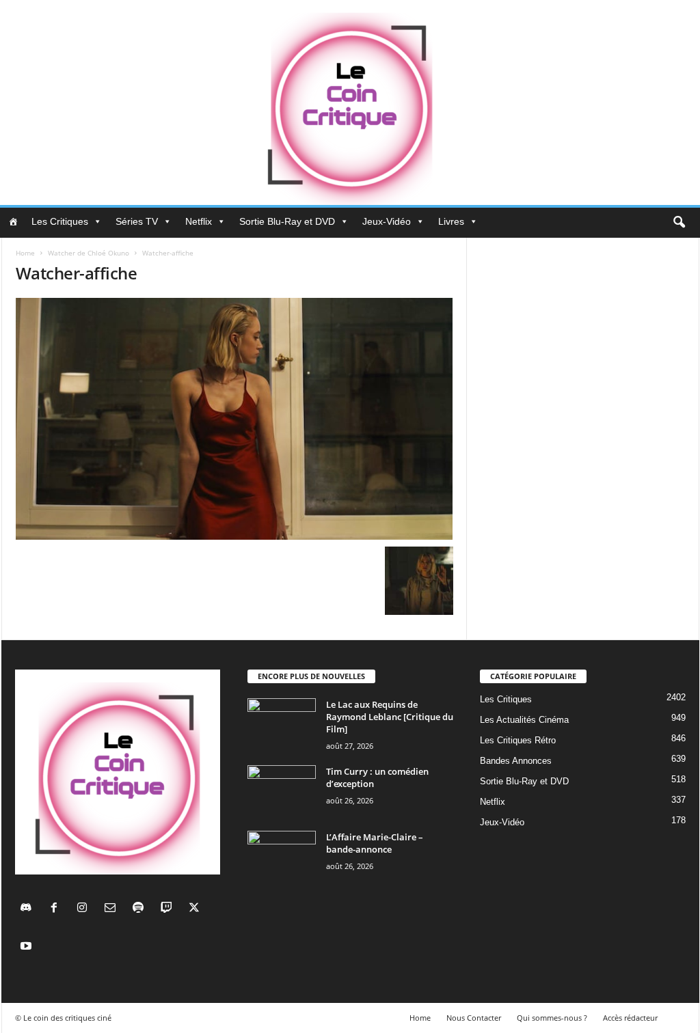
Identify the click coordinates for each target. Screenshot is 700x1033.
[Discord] (29, 909)
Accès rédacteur (630, 1018)
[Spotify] (141, 909)
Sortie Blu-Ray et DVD (287, 221)
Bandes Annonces (516, 761)
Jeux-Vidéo (386, 221)
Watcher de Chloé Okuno (88, 253)
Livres (451, 221)
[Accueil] (13, 221)
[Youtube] (27, 947)
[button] (679, 223)
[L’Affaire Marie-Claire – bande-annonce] (281, 856)
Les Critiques (59, 221)
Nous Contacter (473, 1018)
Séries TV (137, 221)
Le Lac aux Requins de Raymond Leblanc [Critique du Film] (389, 716)
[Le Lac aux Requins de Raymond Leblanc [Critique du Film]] (281, 723)
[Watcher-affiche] (234, 419)
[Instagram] (85, 909)
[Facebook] (57, 909)
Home (25, 253)
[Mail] (113, 909)
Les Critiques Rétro (518, 740)
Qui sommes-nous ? (552, 1018)
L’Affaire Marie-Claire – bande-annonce (374, 843)
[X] (195, 909)
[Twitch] (169, 909)
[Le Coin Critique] (350, 102)
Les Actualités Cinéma (524, 720)
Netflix (198, 221)
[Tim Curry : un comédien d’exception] (281, 790)
